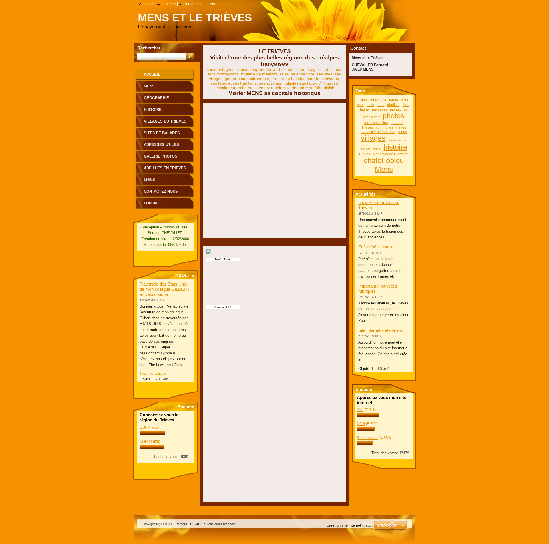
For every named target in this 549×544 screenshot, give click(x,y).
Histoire (153, 109)
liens (380, 105)
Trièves (367, 127)
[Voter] (152, 433)
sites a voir (371, 117)
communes (384, 127)
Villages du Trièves (165, 121)
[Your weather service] (274, 253)
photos (393, 115)
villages (373, 138)
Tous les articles (153, 373)
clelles (401, 127)
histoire (395, 147)
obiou (395, 160)
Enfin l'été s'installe (375, 246)
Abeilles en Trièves (165, 168)
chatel (373, 160)
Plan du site (192, 4)
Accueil (152, 74)
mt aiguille (378, 100)
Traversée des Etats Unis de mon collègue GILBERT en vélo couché (165, 289)
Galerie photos (160, 156)
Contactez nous (161, 191)
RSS (212, 4)
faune (364, 109)
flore (406, 105)
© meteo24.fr (223, 307)
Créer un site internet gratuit (350, 525)
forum (393, 100)
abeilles (393, 105)
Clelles (364, 154)
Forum (150, 203)
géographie (398, 139)
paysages (379, 109)
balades (397, 123)
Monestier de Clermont (390, 154)
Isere (377, 148)
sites (363, 100)
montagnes (398, 109)
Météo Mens (223, 259)
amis (370, 105)
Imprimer (169, 4)
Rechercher (148, 47)
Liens (149, 180)
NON (144, 441)
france (365, 148)
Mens (149, 86)
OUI (143, 427)
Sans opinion (367, 438)
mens (402, 132)
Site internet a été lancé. (380, 330)
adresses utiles (376, 123)
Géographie (156, 98)
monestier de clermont (378, 132)
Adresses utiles (161, 144)
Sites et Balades (162, 133)
